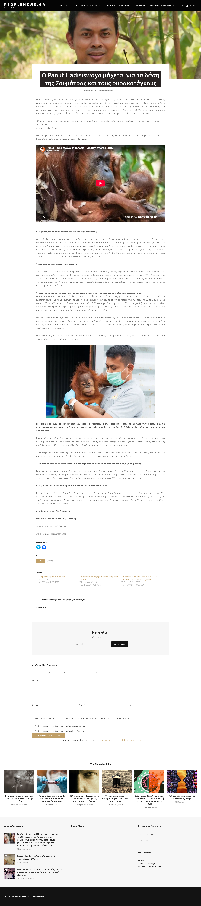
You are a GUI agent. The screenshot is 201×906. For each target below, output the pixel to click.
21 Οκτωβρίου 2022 (149, 807)
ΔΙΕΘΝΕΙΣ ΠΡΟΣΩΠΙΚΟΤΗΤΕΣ (164, 5)
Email (82, 705)
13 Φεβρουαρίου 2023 (84, 805)
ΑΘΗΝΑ (141, 860)
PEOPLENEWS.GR (25, 4)
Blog (74, 5)
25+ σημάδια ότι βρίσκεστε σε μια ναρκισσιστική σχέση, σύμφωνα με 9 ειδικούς (84, 798)
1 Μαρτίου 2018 (42, 608)
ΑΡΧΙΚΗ (63, 5)
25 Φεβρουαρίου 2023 (116, 805)
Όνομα (35, 705)
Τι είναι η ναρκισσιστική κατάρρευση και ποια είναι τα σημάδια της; (116, 798)
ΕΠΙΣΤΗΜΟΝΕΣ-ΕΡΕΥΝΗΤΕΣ (105, 90)
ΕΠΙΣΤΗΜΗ (110, 5)
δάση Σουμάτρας (65, 600)
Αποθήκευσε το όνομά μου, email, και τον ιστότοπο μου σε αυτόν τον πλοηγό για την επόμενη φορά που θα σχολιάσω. (83, 718)
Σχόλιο (35, 680)
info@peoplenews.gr (146, 863)
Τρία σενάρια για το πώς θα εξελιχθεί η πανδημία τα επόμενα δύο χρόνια (51, 798)
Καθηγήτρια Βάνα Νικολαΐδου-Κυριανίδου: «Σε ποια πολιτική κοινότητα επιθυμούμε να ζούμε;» (149, 799)
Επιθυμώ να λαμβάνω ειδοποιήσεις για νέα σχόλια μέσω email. (60, 726)
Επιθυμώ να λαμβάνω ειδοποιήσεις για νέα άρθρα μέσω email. (60, 731)
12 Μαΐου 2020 (51, 805)
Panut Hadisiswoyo (49, 600)
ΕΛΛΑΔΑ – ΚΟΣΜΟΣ (90, 5)
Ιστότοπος (130, 705)
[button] (100, 381)
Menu (193, 5)
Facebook (72, 835)
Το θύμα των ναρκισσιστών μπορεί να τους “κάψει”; (181, 797)
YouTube (79, 835)
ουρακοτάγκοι (79, 600)
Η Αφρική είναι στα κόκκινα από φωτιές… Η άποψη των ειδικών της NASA (141, 578)
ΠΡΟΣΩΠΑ (141, 5)
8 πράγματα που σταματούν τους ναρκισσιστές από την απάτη (19, 798)
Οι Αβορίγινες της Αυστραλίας (51, 576)
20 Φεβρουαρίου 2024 (19, 805)
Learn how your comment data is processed (119, 739)
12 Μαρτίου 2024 (181, 802)
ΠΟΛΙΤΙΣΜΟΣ (125, 5)
